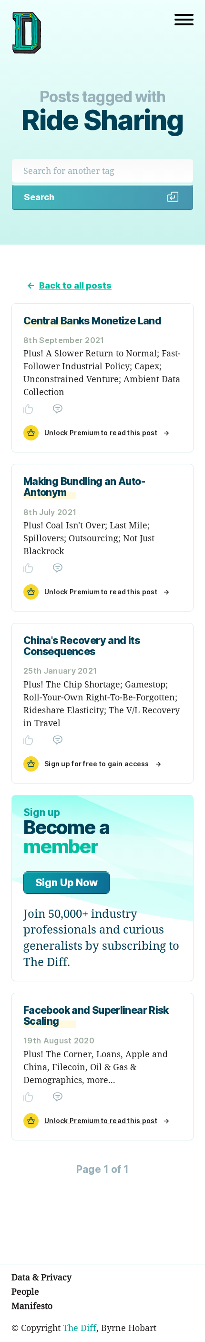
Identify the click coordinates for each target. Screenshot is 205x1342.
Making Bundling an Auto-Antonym (84, 486)
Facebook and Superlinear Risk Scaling (96, 1015)
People (25, 1291)
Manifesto (31, 1305)
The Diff (79, 1327)
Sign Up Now (66, 883)
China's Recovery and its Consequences (81, 645)
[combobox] (102, 171)
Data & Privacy (41, 1277)
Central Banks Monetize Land (92, 321)
